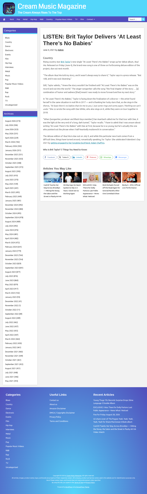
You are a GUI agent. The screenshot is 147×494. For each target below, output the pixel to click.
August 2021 (10, 368)
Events (8, 55)
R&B (41, 19)
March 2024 (10, 243)
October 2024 (11, 213)
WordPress (68, 487)
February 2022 (11, 343)
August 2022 (10, 318)
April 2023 (9, 289)
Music (7, 76)
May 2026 (9, 134)
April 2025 (9, 188)
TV (76, 19)
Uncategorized (11, 105)
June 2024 (9, 230)
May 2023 (9, 284)
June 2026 (9, 129)
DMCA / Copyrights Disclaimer (62, 413)
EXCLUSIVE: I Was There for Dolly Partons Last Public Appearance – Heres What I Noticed (91, 190)
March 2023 (10, 293)
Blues (7, 38)
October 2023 (11, 263)
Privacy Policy (55, 417)
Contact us (54, 400)
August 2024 (10, 222)
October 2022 (11, 310)
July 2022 (9, 322)
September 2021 (12, 364)
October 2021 (11, 360)
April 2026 (9, 138)
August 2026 (10, 121)
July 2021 (9, 373)
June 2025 (9, 180)
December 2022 (11, 301)
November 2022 (11, 305)
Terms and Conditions (59, 421)
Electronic (9, 50)
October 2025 (11, 163)
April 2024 (9, 238)
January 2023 (10, 297)
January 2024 (10, 251)
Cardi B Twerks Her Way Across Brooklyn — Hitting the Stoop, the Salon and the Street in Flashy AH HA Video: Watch (114, 429)
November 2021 (11, 356)
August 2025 (10, 171)
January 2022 (10, 347)
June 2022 (9, 326)
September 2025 (12, 167)
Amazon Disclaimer (58, 408)
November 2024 (11, 209)
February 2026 (11, 146)
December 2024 (11, 205)
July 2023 (9, 276)
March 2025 (10, 192)
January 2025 (10, 201)
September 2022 (12, 314)
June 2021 (9, 377)
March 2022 (10, 339)
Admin (61, 50)
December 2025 (11, 154)
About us (53, 404)
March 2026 (10, 142)
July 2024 (9, 226)
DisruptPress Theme (82, 487)
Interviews (9, 67)
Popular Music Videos (63, 19)
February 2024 (11, 247)
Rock (12, 19)
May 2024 (9, 234)
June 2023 (9, 280)
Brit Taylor (66, 62)
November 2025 (11, 159)
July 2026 (9, 125)
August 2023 (10, 272)
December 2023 (11, 255)
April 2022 (9, 335)
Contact (90, 19)
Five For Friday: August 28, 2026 (106, 415)
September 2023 (12, 268)
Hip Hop (33, 19)
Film (82, 19)
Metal (25, 19)
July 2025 (9, 175)
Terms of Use (78, 482)
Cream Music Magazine (52, 6)
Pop (18, 19)
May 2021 (9, 381)
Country (49, 19)
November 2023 (11, 259)
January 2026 (10, 150)
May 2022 (9, 331)
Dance (7, 46)
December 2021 (11, 352)
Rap (6, 92)
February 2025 (11, 196)
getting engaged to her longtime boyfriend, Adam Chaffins (77, 143)
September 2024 (12, 217)
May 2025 (9, 184)
